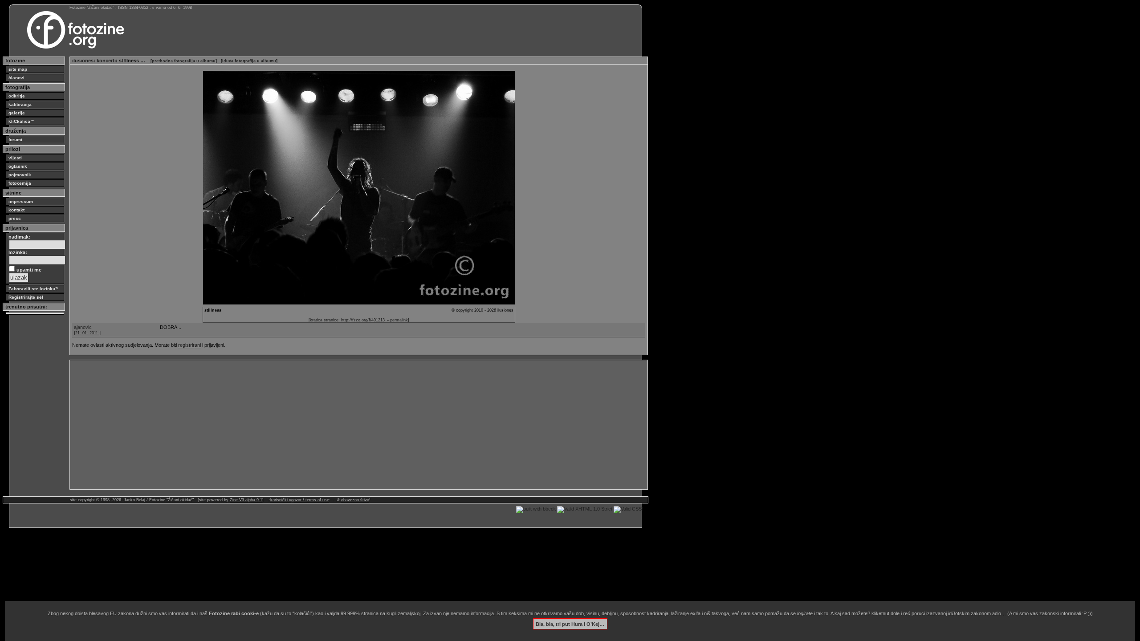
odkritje (16, 95)
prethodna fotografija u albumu (184, 61)
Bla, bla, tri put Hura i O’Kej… (570, 623)
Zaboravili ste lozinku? (33, 288)
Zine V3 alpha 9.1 (246, 500)
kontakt (16, 209)
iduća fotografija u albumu (249, 61)
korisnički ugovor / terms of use (299, 500)
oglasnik (17, 166)
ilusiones (83, 60)
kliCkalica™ (21, 121)
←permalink (397, 320)
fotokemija (19, 183)
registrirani (189, 345)
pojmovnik (19, 174)
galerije (16, 112)
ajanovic (83, 327)
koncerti (106, 60)
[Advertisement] (339, 424)
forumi (15, 139)
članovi (16, 77)
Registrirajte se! (25, 297)
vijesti (15, 157)
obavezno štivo (355, 500)
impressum (20, 201)
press (14, 218)
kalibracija (20, 104)
